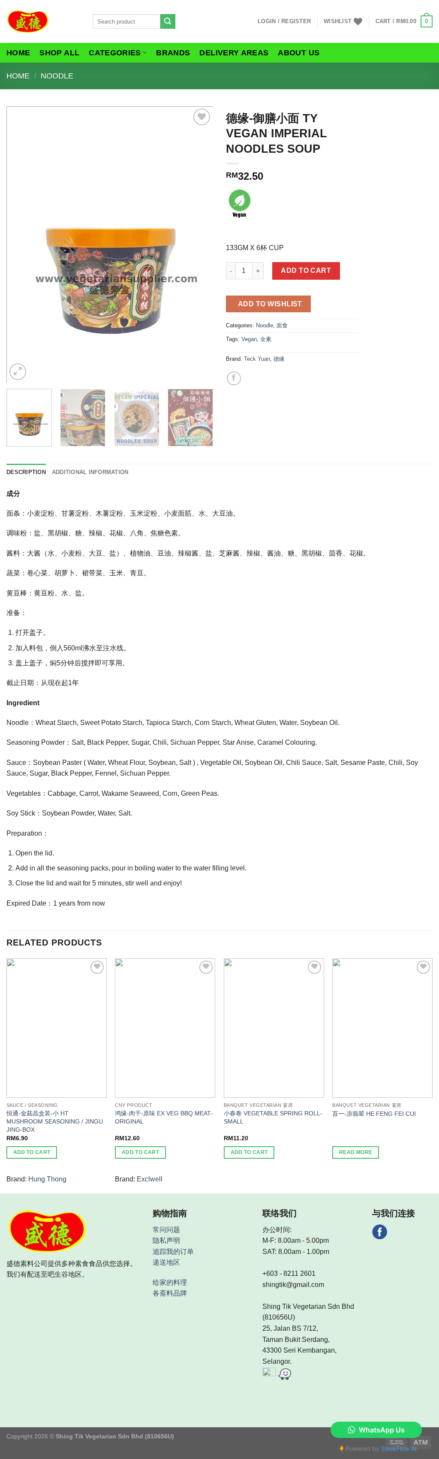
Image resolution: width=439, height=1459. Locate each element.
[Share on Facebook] (234, 379)
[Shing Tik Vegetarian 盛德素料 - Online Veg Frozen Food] (43, 21)
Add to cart (306, 270)
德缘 (279, 359)
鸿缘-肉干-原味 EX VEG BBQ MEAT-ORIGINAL (164, 1117)
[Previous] (21, 244)
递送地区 (166, 1262)
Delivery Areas (233, 52)
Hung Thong (47, 1179)
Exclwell (149, 1179)
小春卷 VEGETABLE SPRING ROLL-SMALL (273, 1117)
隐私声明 (166, 1240)
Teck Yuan (257, 359)
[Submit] (167, 21)
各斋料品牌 (170, 1293)
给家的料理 (170, 1282)
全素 (265, 339)
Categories (115, 52)
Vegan (249, 339)
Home (18, 52)
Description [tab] (26, 472)
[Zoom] (17, 371)
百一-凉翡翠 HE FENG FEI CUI (374, 1113)
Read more (355, 1152)
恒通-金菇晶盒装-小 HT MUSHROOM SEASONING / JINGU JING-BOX (54, 1121)
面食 (282, 325)
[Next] (198, 244)
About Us (298, 52)
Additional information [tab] (90, 472)
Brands (173, 52)
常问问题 (166, 1229)
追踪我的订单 (173, 1251)
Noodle (57, 75)
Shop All (59, 52)
